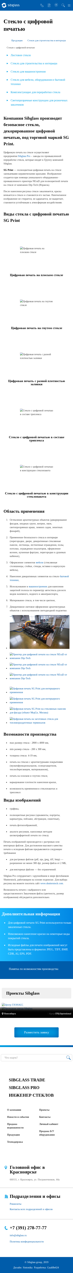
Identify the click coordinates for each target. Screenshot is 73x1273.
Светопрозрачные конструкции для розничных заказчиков (39, 102)
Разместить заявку (49, 5)
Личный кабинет (48, 1124)
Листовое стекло (21, 55)
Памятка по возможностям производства (33, 968)
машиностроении (38, 586)
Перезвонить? (42, 5)
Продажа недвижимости (15, 1126)
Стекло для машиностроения (28, 71)
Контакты (44, 1117)
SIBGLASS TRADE (27, 1080)
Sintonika (27, 1267)
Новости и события (18, 1117)
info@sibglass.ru (18, 1235)
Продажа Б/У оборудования (47, 1133)
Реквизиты (15, 1204)
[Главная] (5, 40)
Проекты (44, 1110)
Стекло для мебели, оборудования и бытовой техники (38, 82)
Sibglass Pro (24, 156)
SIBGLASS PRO (24, 1087)
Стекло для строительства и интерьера (34, 63)
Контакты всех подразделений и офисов (31, 1209)
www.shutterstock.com (51, 883)
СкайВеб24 (53, 1267)
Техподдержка (15, 1142)
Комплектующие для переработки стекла (35, 92)
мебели (39, 562)
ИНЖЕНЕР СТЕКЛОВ (31, 1095)
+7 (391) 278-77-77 (28, 1227)
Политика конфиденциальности (27, 1241)
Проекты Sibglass (23, 993)
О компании (14, 1110)
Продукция (13, 1134)
